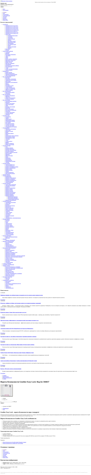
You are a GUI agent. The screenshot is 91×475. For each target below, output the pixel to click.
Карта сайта (5, 20)
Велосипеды (8, 206)
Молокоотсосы (8, 270)
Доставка (5, 16)
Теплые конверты (9, 182)
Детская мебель (6, 127)
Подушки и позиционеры (10, 260)
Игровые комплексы (9, 149)
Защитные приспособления (11, 74)
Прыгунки (7, 277)
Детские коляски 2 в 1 (10, 164)
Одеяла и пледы (8, 257)
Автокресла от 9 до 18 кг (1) (11, 31)
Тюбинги (7, 216)
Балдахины (7, 249)
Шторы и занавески (9, 143)
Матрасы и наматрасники (8, 241)
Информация (5, 408)
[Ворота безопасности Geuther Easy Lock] (6, 396)
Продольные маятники (13, 197)
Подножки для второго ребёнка (12, 65)
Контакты (5, 18)
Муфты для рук (8, 62)
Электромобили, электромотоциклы (13, 217)
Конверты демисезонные (10, 177)
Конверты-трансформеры (10, 180)
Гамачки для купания (9, 103)
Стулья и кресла (8, 141)
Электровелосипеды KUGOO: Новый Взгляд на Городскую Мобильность (16, 328)
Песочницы (7, 231)
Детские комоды (6, 174)
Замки (6, 56)
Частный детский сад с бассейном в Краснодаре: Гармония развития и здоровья (18, 336)
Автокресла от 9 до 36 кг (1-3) (11, 33)
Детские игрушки (6, 145)
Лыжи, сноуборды (9, 209)
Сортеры (7, 162)
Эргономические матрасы (10, 246)
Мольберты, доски (9, 230)
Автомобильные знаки (13, 35)
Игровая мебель (6, 219)
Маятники (7, 96)
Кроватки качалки (9, 191)
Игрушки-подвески (9, 151)
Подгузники (8, 122)
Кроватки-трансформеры (10, 200)
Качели (6, 229)
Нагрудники (8, 81)
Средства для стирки (9, 125)
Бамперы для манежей (10, 240)
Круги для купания (9, 109)
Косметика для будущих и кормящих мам (14, 267)
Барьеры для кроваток (10, 95)
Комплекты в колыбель (10, 253)
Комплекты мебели (9, 133)
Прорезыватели (8, 160)
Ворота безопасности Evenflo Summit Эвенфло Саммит (14, 442)
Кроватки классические (10, 192)
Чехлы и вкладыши (12, 46)
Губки (6, 105)
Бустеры (7, 50)
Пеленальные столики (10, 136)
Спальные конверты (9, 181)
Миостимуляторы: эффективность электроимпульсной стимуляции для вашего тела (19, 320)
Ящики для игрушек (9, 144)
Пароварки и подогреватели (11, 82)
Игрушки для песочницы (10, 150)
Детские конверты (7, 175)
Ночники (7, 282)
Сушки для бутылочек (10, 87)
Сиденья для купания (9, 112)
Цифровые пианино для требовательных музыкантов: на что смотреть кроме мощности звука (21, 295)
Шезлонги (7, 237)
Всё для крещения (7, 91)
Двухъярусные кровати (10, 185)
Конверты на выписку (10, 179)
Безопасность (6, 71)
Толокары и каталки (9, 215)
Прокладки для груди (9, 274)
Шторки (9, 47)
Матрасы (7, 243)
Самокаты (7, 211)
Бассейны (7, 220)
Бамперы (7, 53)
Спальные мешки (9, 262)
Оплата (4, 17)
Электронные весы (9, 287)
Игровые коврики (9, 147)
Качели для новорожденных (11, 236)
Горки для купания (9, 104)
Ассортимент (6, 14)
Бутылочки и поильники (10, 78)
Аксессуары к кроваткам (10, 184)
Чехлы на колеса (8, 70)
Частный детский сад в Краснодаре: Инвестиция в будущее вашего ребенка (17, 344)
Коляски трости (8, 169)
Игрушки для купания (10, 106)
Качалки (7, 227)
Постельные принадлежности (9, 247)
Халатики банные (9, 113)
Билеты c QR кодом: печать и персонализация (10, 368)
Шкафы (7, 142)
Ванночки (7, 102)
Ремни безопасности (9, 275)
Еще (4, 409)
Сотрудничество (6, 15)
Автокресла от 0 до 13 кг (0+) (11, 25)
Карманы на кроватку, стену (11, 252)
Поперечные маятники (13, 196)
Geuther (4, 378)
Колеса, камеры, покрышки (11, 58)
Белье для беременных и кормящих (12, 266)
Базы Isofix (7, 48)
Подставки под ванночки (10, 110)
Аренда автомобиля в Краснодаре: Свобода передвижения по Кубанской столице (18, 360)
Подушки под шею (12, 44)
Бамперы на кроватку (10, 250)
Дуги (6, 146)
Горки (6, 222)
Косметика (7, 107)
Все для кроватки (6, 94)
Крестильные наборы (9, 92)
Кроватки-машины (9, 194)
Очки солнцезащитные (10, 75)
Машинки (7, 154)
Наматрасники (8, 244)
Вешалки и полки (9, 131)
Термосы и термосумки (10, 88)
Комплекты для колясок (10, 60)
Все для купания (6, 100)
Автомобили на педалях (10, 202)
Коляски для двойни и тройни (11, 166)
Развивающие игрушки (10, 161)
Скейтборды (8, 213)
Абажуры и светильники (10, 129)
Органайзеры (11, 43)
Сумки (6, 67)
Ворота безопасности (9, 73)
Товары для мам (6, 265)
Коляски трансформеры (10, 167)
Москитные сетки (11, 42)
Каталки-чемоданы (9, 207)
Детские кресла (8, 223)
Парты (6, 134)
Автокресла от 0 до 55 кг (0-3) (11, 28)
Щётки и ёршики (9, 90)
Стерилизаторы (8, 86)
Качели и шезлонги (7, 235)
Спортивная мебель (9, 232)
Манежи (4, 239)
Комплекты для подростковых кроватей (13, 256)
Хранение (7, 114)
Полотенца (7, 93)
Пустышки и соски (9, 85)
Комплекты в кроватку (10, 254)
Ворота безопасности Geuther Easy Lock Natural (13, 443)
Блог (4, 13)
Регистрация (5, 10)
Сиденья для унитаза (9, 124)
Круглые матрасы (9, 242)
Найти (2, 6)
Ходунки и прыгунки (7, 276)
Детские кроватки (7, 183)
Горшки (7, 117)
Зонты (6, 57)
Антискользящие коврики (10, 101)
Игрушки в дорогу (12, 41)
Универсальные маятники (13, 199)
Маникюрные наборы (10, 120)
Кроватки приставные (10, 193)
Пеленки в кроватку (9, 259)
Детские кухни (8, 224)
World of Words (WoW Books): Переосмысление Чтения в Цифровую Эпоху (17, 352)
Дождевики (10, 37)
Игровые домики (9, 225)
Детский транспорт (7, 201)
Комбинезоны (8, 176)
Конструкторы (8, 153)
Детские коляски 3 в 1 (10, 165)
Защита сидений (11, 38)
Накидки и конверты (9, 63)
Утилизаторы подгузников (11, 126)
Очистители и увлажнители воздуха (13, 283)
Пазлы (6, 156)
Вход (4, 9)
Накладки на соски (9, 271)
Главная (4, 12)
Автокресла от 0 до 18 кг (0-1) (11, 26)
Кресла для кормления (10, 269)
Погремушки (8, 159)
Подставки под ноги (9, 123)
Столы (6, 140)
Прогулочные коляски (10, 173)
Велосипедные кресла (10, 205)
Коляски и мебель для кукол (11, 152)
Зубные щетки (8, 119)
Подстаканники (8, 66)
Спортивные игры (9, 233)
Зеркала (9, 40)
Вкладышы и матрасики (10, 54)
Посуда (6, 83)
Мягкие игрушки (9, 155)
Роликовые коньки (9, 210)
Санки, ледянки (8, 212)
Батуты (6, 221)
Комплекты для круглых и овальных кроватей (15, 255)
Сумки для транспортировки (11, 68)
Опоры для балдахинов (10, 97)
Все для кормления (7, 76)
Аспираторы (8, 116)
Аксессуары (8, 34)
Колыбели (7, 186)
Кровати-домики (9, 189)
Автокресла (5, 24)
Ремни (9, 45)
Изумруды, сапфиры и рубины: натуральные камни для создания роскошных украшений (20, 303)
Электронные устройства (8, 280)
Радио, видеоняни (9, 284)
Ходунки (7, 279)
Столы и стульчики (9, 234)
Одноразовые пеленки (10, 121)
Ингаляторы (8, 281)
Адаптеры (10, 36)
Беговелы (7, 204)
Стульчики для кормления (8, 264)
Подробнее (2, 299)
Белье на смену (8, 251)
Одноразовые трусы (9, 272)
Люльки (7, 171)
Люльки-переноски (9, 172)
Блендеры (7, 77)
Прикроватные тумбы (10, 137)
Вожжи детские (8, 72)
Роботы (7, 285)
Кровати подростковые (10, 187)
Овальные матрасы (9, 245)
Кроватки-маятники (9, 195)
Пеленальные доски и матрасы (11, 135)
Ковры (6, 132)
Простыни (7, 261)
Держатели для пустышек (10, 80)
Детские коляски (6, 163)
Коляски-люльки (9, 170)
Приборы (7, 84)
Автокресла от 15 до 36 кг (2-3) (12, 30)
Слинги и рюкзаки (7, 263)
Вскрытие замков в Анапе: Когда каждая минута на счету (13, 312)
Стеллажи (7, 139)
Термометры (8, 286)
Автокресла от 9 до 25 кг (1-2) (11, 32)
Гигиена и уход (6, 115)
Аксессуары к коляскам (8, 51)
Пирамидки (7, 157)
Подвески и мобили (9, 98)
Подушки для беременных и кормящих (13, 273)
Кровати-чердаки (9, 190)
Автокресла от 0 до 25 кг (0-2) (11, 27)
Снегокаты (7, 214)
